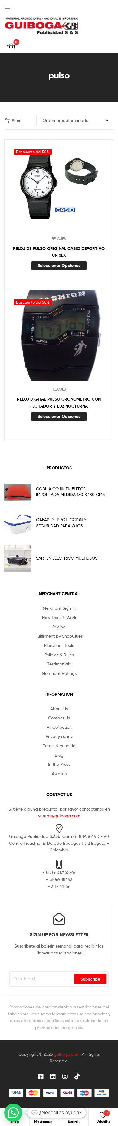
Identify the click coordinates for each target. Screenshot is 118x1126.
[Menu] (12, 6)
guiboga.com (67, 1054)
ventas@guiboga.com (59, 815)
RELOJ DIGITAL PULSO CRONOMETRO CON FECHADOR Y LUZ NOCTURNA (59, 402)
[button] (13, 1113)
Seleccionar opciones (59, 265)
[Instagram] (65, 1077)
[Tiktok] (77, 1077)
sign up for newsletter (59, 934)
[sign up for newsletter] (59, 919)
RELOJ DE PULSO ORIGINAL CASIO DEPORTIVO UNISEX (59, 252)
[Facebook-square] (41, 1077)
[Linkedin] (53, 1077)
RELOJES (59, 238)
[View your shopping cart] (11, 46)
